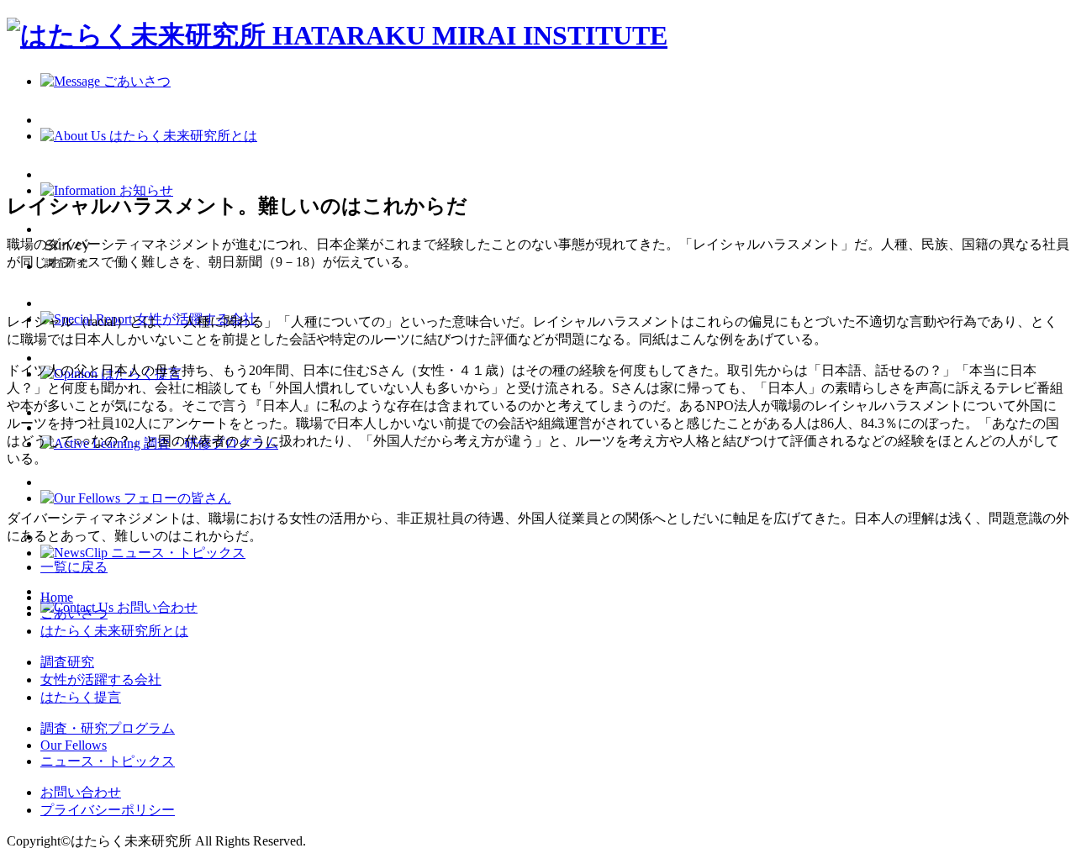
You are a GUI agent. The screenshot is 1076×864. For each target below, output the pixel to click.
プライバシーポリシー (107, 810)
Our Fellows (73, 745)
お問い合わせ (80, 792)
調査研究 (67, 662)
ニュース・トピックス (107, 761)
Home (56, 597)
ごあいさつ (74, 613)
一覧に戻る (74, 567)
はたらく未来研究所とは (114, 631)
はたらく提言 (80, 697)
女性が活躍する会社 (100, 679)
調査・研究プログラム (107, 728)
